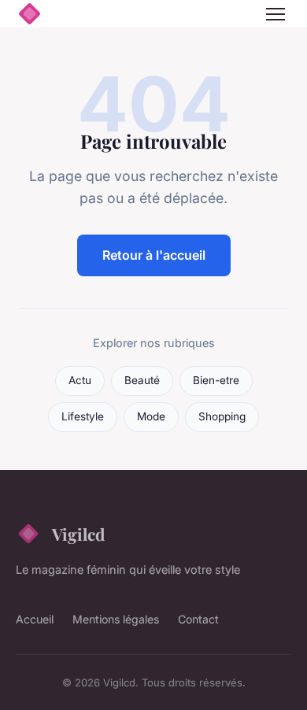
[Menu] (275, 14)
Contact (198, 619)
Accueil (35, 619)
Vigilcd (78, 534)
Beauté (142, 380)
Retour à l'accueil (153, 255)
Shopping (222, 416)
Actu (79, 380)
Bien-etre (216, 380)
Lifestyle (82, 416)
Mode (151, 416)
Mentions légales (115, 619)
